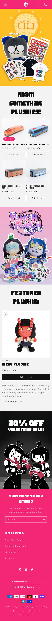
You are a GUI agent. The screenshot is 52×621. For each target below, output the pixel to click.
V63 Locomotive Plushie (37, 144)
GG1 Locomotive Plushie (13, 144)
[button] (5, 4)
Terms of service (19, 611)
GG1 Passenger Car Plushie (11, 187)
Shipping (9, 558)
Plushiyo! (15, 607)
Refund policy (27, 607)
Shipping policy (35, 611)
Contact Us (11, 552)
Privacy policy (41, 607)
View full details (10, 401)
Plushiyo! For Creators (16, 546)
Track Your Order (13, 540)
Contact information (27, 615)
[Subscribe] (44, 519)
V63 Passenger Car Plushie (35, 187)
